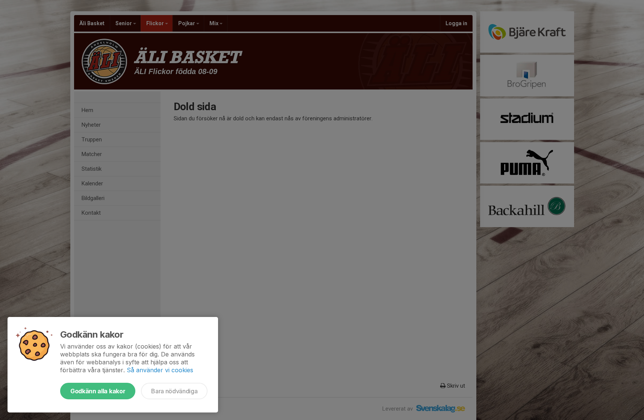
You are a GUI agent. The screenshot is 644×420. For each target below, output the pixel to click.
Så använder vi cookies (160, 370)
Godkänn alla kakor (97, 391)
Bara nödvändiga (174, 391)
